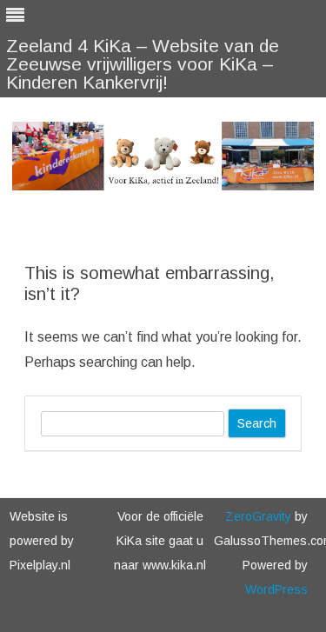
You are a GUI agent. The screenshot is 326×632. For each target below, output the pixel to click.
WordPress (276, 589)
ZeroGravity (258, 516)
